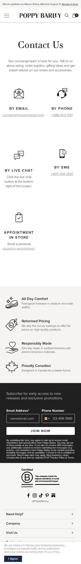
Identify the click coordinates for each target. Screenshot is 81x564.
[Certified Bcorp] (40, 479)
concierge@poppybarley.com (23, 115)
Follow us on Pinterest (47, 495)
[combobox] (46, 418)
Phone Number (53, 411)
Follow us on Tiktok (41, 495)
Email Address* (17, 411)
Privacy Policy (57, 457)
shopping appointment (18, 248)
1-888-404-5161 (62, 115)
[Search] (66, 15)
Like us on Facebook (28, 495)
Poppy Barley (40, 15)
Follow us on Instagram (35, 495)
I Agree (13, 558)
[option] (40, 5)
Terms (71, 457)
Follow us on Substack (53, 495)
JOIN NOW (40, 431)
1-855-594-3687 (62, 174)
